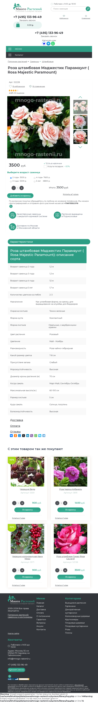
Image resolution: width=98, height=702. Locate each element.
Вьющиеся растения (75, 603)
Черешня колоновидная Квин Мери (27, 557)
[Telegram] (48, 45)
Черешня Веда (27, 489)
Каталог (40, 606)
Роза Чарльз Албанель (70, 489)
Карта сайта (13, 633)
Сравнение (86, 18)
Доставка (16, 419)
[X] (23, 435)
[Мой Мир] (19, 435)
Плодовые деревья (75, 623)
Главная (40, 603)
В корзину (27, 510)
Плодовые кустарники (76, 626)
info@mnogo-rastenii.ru (19, 659)
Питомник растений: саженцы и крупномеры (20, 616)
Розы (67, 629)
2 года (19, 177)
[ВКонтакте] (11, 435)
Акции (39, 626)
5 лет (43, 181)
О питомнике (43, 616)
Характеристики (21, 241)
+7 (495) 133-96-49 (27, 17)
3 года (19, 181)
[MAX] (44, 45)
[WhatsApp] (53, 45)
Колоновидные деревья (77, 616)
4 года (43, 177)
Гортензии (70, 606)
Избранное (64, 18)
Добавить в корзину (20, 196)
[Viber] (31, 435)
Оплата (15, 425)
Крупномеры (71, 619)
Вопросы (41, 623)
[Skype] (39, 435)
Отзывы (15, 431)
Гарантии (41, 619)
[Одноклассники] (15, 435)
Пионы (68, 633)
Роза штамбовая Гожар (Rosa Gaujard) (70, 557)
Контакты (41, 629)
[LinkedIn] (27, 435)
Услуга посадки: (58, 166)
